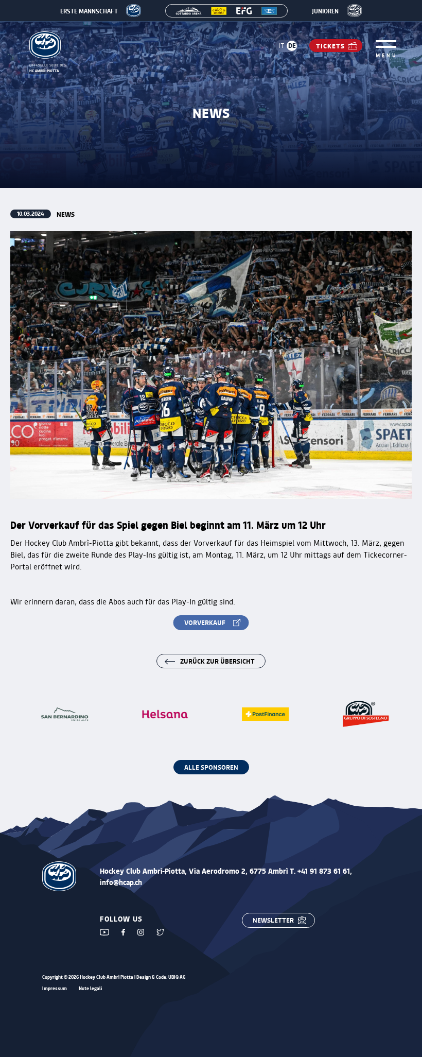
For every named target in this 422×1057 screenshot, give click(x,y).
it (281, 45)
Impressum (54, 988)
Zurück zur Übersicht (217, 660)
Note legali (90, 988)
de (292, 45)
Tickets (330, 45)
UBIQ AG (177, 977)
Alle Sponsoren (211, 767)
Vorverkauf (204, 622)
